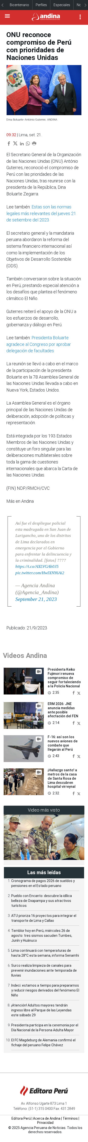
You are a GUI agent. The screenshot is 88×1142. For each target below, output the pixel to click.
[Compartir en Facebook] (74, 692)
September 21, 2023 (36, 599)
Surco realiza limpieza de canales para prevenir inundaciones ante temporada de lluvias (44, 970)
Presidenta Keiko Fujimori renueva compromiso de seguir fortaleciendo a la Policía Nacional (64, 677)
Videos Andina (25, 656)
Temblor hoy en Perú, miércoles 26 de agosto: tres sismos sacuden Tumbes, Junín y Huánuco (41, 935)
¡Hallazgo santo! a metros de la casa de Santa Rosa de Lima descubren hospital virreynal (62, 778)
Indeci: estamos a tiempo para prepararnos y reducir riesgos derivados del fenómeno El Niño (45, 990)
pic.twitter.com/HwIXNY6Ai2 (39, 573)
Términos (70, 1118)
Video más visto (44, 810)
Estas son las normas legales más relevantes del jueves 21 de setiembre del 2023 (41, 213)
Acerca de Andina (46, 1118)
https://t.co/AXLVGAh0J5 (37, 566)
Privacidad (45, 1123)
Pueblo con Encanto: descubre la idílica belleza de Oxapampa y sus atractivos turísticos (41, 901)
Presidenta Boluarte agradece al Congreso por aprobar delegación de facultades (38, 344)
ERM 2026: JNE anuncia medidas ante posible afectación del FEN (63, 710)
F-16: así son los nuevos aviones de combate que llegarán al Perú (62, 743)
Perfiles (41, 5)
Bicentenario (19, 5)
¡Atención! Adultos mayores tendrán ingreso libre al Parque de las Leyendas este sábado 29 (41, 1010)
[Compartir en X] (79, 692)
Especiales (62, 5)
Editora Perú (21, 1118)
